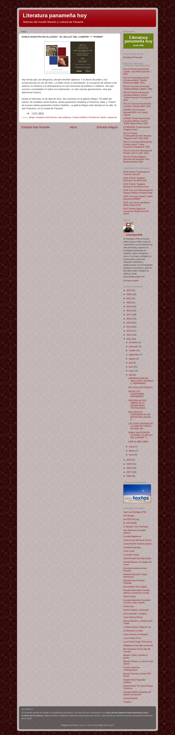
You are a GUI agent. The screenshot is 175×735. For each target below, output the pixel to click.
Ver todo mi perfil (131, 280)
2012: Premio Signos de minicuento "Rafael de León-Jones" (136, 211)
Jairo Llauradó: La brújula (135, 613)
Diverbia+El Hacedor (132, 57)
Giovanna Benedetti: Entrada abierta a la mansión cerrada (136, 591)
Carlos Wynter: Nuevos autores (137, 544)
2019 (129, 306)
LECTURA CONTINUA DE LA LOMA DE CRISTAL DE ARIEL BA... (140, 426)
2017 (129, 314)
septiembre (134, 354)
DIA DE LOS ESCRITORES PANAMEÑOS (136, 394)
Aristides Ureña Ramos (46, 117)
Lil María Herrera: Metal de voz (137, 627)
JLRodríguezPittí (134, 235)
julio (131, 362)
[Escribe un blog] (35, 113)
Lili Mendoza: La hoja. (133, 630)
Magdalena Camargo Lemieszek (138, 645)
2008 (129, 468)
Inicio (73, 127)
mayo (131, 371)
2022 (129, 294)
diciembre (133, 342)
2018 (129, 310)
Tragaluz (127, 702)
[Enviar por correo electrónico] (33, 113)
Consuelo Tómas (131, 555)
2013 (129, 331)
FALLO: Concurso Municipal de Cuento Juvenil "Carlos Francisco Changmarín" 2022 (137, 144)
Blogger (110, 725)
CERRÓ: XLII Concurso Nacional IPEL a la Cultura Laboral (135, 112)
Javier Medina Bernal (133, 617)
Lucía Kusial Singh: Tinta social (137, 641)
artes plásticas (64, 117)
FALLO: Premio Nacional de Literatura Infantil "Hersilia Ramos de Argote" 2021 (136, 80)
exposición (112, 117)
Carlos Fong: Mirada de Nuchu (137, 540)
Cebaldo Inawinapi (132, 547)
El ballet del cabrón (97, 117)
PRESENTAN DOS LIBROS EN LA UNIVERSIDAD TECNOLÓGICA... (137, 404)
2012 (129, 335)
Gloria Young (129, 596)
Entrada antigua (107, 127)
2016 (129, 318)
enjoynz (82, 725)
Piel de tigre (128, 515)
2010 (129, 460)
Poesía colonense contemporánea (131, 668)
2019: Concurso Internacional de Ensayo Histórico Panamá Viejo (138, 191)
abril (131, 375)
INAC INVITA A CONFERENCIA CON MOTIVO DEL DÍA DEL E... (139, 416)
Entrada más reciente (36, 127)
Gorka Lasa (128, 606)
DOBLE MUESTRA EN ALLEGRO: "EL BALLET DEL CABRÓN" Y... (140, 435)
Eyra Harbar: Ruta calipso (135, 586)
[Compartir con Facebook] (40, 113)
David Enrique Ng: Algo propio (137, 558)
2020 (129, 302)
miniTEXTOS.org (131, 519)
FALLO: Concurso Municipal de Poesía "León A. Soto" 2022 (137, 151)
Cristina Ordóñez (80, 117)
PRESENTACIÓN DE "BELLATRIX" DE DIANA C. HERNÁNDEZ (140, 380)
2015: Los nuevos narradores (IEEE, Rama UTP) (136, 203)
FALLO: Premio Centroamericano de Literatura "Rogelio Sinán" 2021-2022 (137, 135)
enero (132, 455)
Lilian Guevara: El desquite (135, 634)
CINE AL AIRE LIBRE (138, 441)
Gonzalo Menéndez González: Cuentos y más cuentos (137, 601)
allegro (32, 117)
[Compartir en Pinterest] (42, 113)
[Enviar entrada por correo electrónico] (28, 113)
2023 (129, 290)
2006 (129, 476)
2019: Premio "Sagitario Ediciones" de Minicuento (135, 179)
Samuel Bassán (130, 698)
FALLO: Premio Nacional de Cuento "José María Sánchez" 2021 (137, 71)
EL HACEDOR (130, 523)
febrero (132, 451)
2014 (129, 327)
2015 (129, 322)
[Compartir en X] (38, 113)
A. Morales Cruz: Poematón (135, 526)
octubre (132, 350)
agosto (132, 358)
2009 (129, 464)
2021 (129, 298)
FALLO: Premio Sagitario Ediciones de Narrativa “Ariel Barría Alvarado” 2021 (136, 159)
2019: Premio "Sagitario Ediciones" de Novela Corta (136, 185)
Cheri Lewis (128, 551)
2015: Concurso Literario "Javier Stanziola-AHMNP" (138, 197)
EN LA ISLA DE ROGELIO (140, 387)
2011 (128, 339)
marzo (132, 446)
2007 (129, 472)
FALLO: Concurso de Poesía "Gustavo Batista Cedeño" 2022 (137, 87)
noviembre (134, 346)
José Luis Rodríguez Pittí (134, 512)
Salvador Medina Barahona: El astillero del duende (137, 693)
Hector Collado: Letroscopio (136, 610)
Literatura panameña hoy (55, 15)
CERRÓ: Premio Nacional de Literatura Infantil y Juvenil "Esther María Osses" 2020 (136, 121)
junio (131, 367)
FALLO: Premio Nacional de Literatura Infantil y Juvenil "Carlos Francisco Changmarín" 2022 (137, 96)
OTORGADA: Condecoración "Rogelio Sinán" (136, 128)
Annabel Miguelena (132, 536)
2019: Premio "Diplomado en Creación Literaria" (136, 173)
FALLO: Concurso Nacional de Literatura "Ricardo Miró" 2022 (137, 104)
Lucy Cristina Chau (132, 638)
